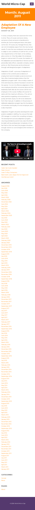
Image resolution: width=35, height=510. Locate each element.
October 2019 (5, 249)
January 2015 (5, 367)
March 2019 (5, 265)
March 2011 (4, 467)
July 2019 (4, 256)
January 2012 (5, 444)
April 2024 (4, 209)
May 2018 (4, 288)
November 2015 (6, 351)
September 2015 (6, 356)
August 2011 (5, 455)
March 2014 (5, 390)
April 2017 (4, 317)
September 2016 (6, 329)
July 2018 (4, 283)
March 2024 (5, 211)
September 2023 (6, 215)
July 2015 (4, 360)
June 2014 (4, 383)
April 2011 (4, 465)
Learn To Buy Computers (9, 172)
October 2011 (5, 451)
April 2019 (4, 263)
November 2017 (6, 301)
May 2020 (4, 233)
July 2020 (4, 229)
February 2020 (5, 240)
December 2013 (6, 397)
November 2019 (6, 247)
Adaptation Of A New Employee (16, 26)
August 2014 (5, 378)
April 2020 (4, 236)
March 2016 (5, 342)
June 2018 (4, 286)
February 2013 (5, 417)
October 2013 (5, 399)
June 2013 (4, 408)
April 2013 (4, 412)
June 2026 (4, 190)
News (3, 480)
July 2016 (4, 333)
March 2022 (5, 224)
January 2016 (5, 347)
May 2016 (4, 338)
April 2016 (4, 340)
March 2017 (5, 320)
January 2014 (5, 394)
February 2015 (5, 365)
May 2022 (4, 222)
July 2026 (4, 188)
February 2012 (5, 442)
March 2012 (5, 440)
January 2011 (5, 469)
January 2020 (5, 242)
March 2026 (5, 197)
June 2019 (4, 258)
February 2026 (5, 199)
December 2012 (6, 421)
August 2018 (5, 281)
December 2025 (6, 202)
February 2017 (5, 322)
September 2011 (6, 453)
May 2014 (4, 385)
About (3, 489)
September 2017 (6, 306)
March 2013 (5, 415)
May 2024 (4, 206)
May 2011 (4, 462)
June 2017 (4, 313)
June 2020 (4, 231)
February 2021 (5, 227)
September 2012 (6, 428)
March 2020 (5, 238)
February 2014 (5, 392)
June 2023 (4, 220)
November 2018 (6, 274)
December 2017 (6, 299)
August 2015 (5, 358)
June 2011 (4, 460)
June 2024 (4, 204)
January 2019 (5, 270)
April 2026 (4, 195)
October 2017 (5, 304)
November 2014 (6, 372)
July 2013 (4, 406)
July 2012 (4, 433)
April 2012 (4, 437)
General (3, 478)
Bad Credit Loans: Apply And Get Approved (14, 175)
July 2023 (4, 218)
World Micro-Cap (13, 4)
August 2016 (5, 331)
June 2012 (4, 435)
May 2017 (4, 315)
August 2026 (5, 186)
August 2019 (5, 254)
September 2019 (6, 252)
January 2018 (5, 297)
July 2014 (4, 381)
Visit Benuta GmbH (7, 177)
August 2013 (5, 403)
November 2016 (6, 326)
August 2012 (5, 431)
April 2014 (4, 387)
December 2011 (6, 446)
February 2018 (5, 295)
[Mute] (28, 158)
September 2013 (6, 401)
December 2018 (6, 272)
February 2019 (5, 267)
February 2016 (5, 344)
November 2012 (6, 424)
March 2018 (5, 292)
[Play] (4, 158)
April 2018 (4, 290)
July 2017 (4, 310)
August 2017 (5, 308)
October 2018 (5, 276)
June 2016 (4, 335)
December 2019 (6, 245)
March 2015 (4, 363)
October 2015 (5, 354)
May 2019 (4, 261)
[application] (17, 151)
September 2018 (6, 279)
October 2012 (5, 426)
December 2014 (6, 369)
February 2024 (5, 213)
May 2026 (4, 193)
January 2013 (5, 419)
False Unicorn (5, 170)
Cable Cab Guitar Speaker (9, 168)
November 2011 (6, 449)
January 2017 (5, 324)
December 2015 (6, 349)
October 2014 (5, 374)
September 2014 (6, 376)
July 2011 (4, 458)
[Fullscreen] (31, 158)
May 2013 (4, 410)
